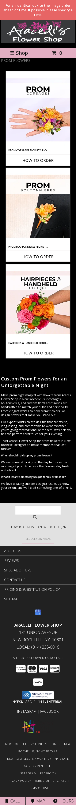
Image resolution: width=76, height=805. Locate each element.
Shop (22, 52)
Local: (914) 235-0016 (38, 647)
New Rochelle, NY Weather (29, 759)
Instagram (27, 711)
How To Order (38, 160)
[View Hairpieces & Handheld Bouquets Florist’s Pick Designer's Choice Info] (38, 303)
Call (14, 801)
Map (39, 801)
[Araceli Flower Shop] (38, 42)
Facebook (49, 711)
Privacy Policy (19, 781)
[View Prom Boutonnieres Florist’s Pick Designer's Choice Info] (38, 206)
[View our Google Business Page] (38, 614)
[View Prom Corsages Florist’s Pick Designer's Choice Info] (38, 110)
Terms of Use (38, 788)
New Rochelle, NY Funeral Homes (33, 744)
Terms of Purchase (50, 781)
